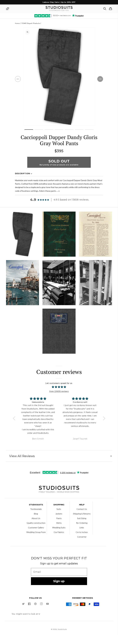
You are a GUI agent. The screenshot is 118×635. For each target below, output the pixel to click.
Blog (36, 513)
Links (81, 527)
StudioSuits (62, 629)
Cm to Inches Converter (82, 534)
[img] (59, 387)
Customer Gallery (36, 527)
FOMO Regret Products (31, 23)
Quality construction (36, 523)
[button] (7, 8)
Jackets (58, 513)
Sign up (59, 581)
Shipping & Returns (82, 513)
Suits (59, 509)
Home (17, 23)
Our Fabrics (59, 532)
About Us (36, 518)
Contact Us (82, 509)
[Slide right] (100, 79)
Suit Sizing (81, 518)
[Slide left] (18, 79)
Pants (59, 518)
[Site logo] (59, 489)
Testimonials (36, 509)
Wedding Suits (58, 527)
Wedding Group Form (36, 532)
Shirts (59, 523)
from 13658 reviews (59, 391)
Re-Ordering (81, 523)
